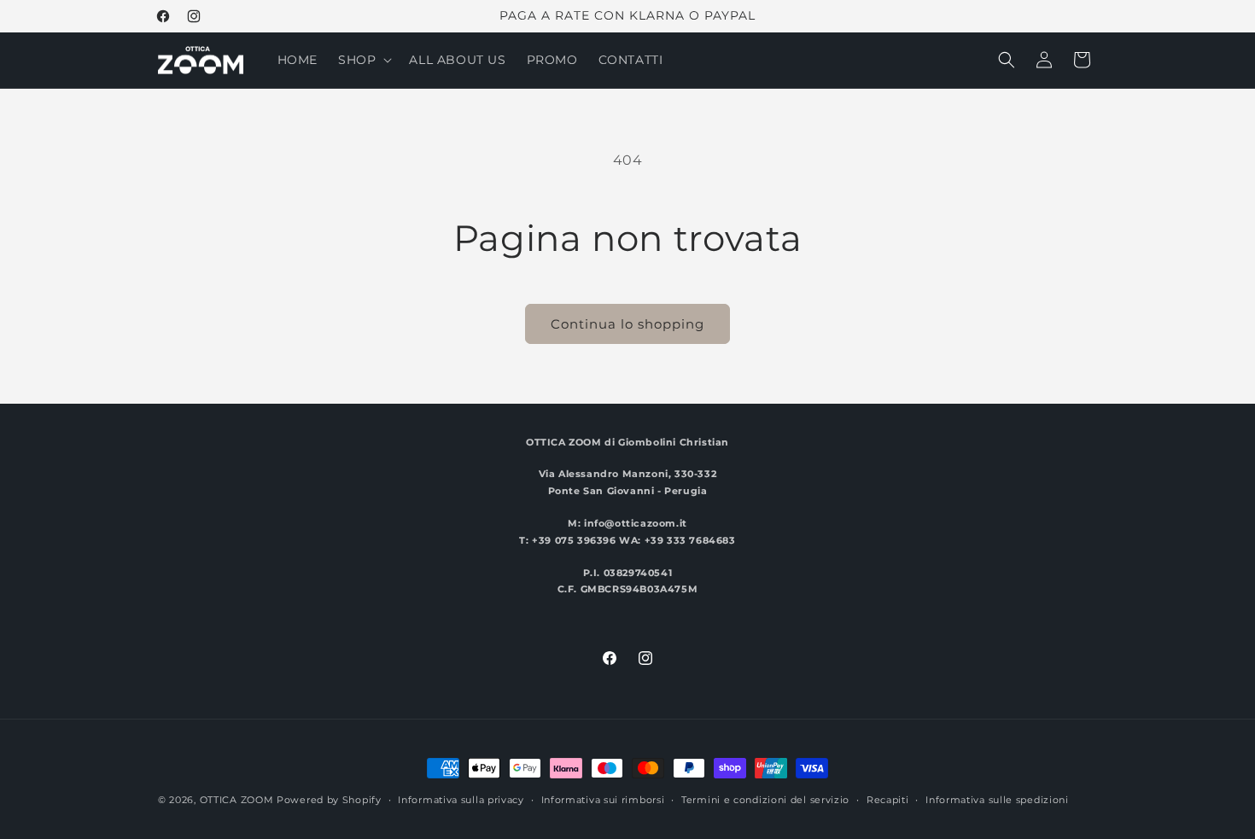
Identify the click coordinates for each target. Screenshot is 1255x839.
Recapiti (888, 800)
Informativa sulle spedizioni (997, 800)
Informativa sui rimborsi (603, 800)
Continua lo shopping (627, 324)
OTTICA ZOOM (237, 800)
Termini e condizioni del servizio (765, 800)
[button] (363, 60)
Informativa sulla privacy (461, 800)
